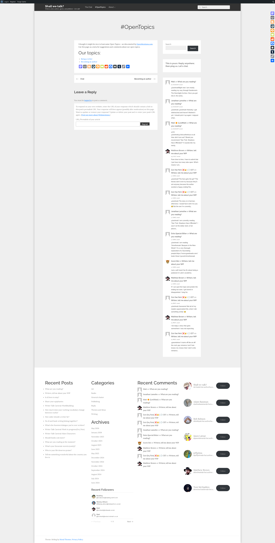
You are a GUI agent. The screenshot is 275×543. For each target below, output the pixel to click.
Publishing (95, 401)
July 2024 (95, 478)
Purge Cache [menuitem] (21, 2)
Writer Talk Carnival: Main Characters (60, 433)
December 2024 (97, 458)
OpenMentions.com (145, 44)
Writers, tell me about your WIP (184, 173)
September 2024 (98, 470)
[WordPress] (272, 17)
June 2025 (95, 449)
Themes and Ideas (98, 410)
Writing (94, 414)
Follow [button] (223, 386)
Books (93, 393)
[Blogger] (272, 22)
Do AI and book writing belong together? (61, 421)
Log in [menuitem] (7, 2)
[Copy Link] (272, 56)
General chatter (97, 397)
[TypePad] (272, 35)
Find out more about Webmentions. (96, 115)
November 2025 (97, 437)
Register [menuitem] (13, 2)
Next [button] (129, 521)
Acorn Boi (175, 261)
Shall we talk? (54, 6)
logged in (88, 100)
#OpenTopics (100, 7)
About (111, 7)
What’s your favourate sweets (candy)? (60, 446)
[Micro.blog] (272, 30)
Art (92, 389)
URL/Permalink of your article (88, 119)
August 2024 (96, 474)
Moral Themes (65, 539)
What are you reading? (187, 82)
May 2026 (95, 428)
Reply (93, 406)
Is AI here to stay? (52, 397)
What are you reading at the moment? (60, 442)
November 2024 (97, 462)
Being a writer (86, 59)
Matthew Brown (177, 278)
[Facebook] (272, 43)
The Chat (88, 7)
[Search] (200, 7)
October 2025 (96, 441)
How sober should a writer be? (57, 417)
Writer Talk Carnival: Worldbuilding (59, 406)
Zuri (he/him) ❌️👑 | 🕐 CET (182, 170)
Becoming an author (89, 62)
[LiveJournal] (272, 26)
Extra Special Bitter (179, 233)
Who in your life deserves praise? (58, 450)
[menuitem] (2, 1)
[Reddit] (272, 39)
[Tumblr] (272, 52)
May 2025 (95, 453)
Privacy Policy (77, 539)
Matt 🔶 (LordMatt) (178, 123)
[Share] (272, 60)
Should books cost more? (55, 438)
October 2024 (96, 466)
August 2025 (96, 445)
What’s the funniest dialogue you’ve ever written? (65, 425)
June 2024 (95, 483)
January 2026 (96, 432)
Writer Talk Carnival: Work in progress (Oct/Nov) (65, 429)
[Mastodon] (272, 13)
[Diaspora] (272, 47)
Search (168, 44)
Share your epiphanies (54, 401)
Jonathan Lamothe (178, 101)
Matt (173, 82)
